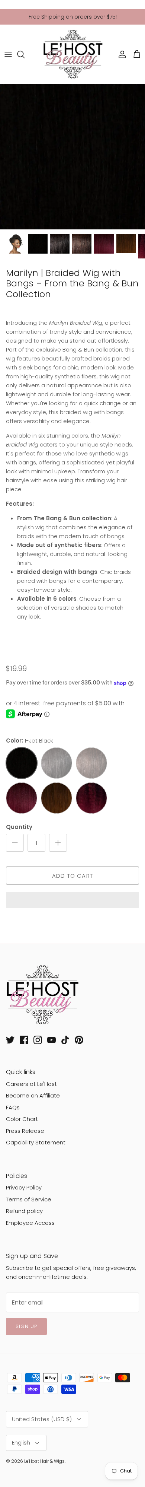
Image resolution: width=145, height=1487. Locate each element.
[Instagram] (37, 1040)
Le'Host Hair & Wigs (44, 1461)
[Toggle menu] (8, 54)
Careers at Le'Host (31, 1084)
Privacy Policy (24, 1187)
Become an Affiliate (33, 1095)
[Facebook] (24, 1040)
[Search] (24, 54)
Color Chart (22, 1119)
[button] (72, 901)
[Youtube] (51, 1040)
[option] (72, 156)
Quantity (19, 827)
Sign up (26, 1326)
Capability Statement (35, 1142)
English (21, 1442)
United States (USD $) (42, 1419)
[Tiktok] (65, 1040)
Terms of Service (28, 1199)
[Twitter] (10, 1040)
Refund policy (24, 1211)
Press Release (25, 1131)
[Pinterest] (79, 1040)
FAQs (13, 1107)
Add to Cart (72, 876)
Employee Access (30, 1223)
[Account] (120, 54)
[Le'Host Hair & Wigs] (72, 54)
